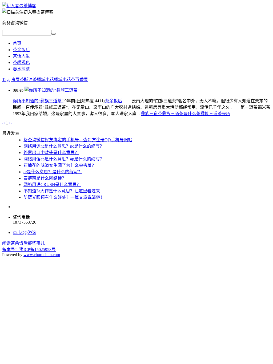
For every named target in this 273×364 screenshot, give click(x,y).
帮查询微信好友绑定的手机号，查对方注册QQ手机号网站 (77, 139)
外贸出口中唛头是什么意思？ (51, 152)
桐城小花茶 (64, 79)
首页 (17, 43)
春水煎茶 (21, 69)
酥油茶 (30, 79)
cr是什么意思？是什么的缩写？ (52, 171)
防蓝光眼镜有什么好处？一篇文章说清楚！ (64, 197)
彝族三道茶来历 (215, 113)
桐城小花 (45, 79)
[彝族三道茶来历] (19, 5)
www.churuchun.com (41, 254)
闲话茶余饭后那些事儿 (23, 243)
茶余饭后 (21, 49)
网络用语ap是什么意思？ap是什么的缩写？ (63, 159)
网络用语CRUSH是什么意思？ (52, 184)
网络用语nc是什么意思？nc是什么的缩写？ (63, 146)
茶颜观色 (21, 62)
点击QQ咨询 (24, 232)
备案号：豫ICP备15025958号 (29, 249)
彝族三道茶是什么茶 (181, 113)
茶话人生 (21, 56)
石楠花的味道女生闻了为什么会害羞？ (59, 165)
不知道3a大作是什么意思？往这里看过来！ (63, 191)
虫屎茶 (17, 79)
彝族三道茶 (151, 113)
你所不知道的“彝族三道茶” (38, 101)
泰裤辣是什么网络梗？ (44, 178)
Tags (6, 79)
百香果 (81, 79)
